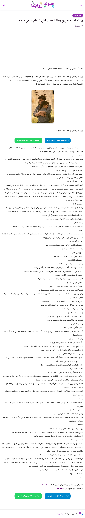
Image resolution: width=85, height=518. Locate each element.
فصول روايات (77, 15)
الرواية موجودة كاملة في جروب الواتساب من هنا (28, 140)
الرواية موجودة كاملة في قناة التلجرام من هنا (58, 140)
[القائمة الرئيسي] (81, 4)
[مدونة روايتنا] (42, 4)
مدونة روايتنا (60, 513)
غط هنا (44, 484)
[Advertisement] (42, 43)
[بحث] (3, 4)
